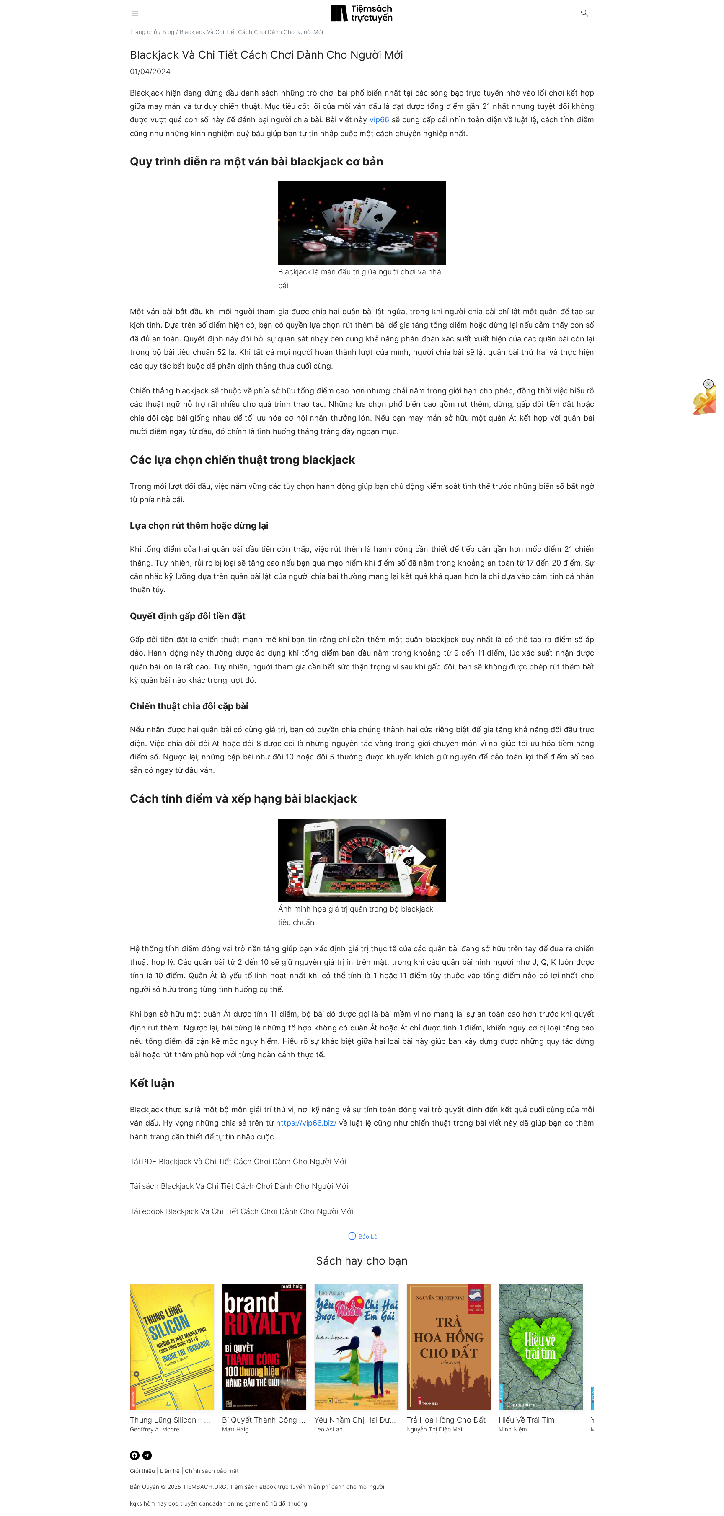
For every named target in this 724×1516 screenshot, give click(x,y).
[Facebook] (135, 1455)
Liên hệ (170, 1470)
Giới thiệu (142, 1470)
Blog (168, 31)
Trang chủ (143, 31)
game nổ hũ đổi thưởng (276, 1503)
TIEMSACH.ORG (204, 1486)
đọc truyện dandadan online (205, 1503)
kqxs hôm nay (148, 1503)
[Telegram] (147, 1455)
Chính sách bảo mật (212, 1470)
